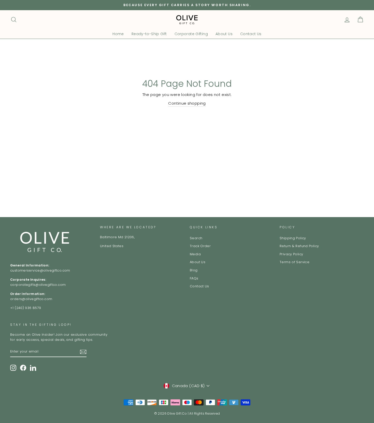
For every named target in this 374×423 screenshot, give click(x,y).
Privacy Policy (291, 254)
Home (118, 33)
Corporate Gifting (191, 33)
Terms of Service (294, 262)
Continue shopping (187, 103)
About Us (224, 33)
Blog (194, 270)
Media (195, 254)
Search (196, 238)
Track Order (200, 246)
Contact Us (251, 33)
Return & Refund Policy (299, 246)
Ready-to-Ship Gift (149, 33)
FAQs (194, 278)
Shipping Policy (293, 238)
